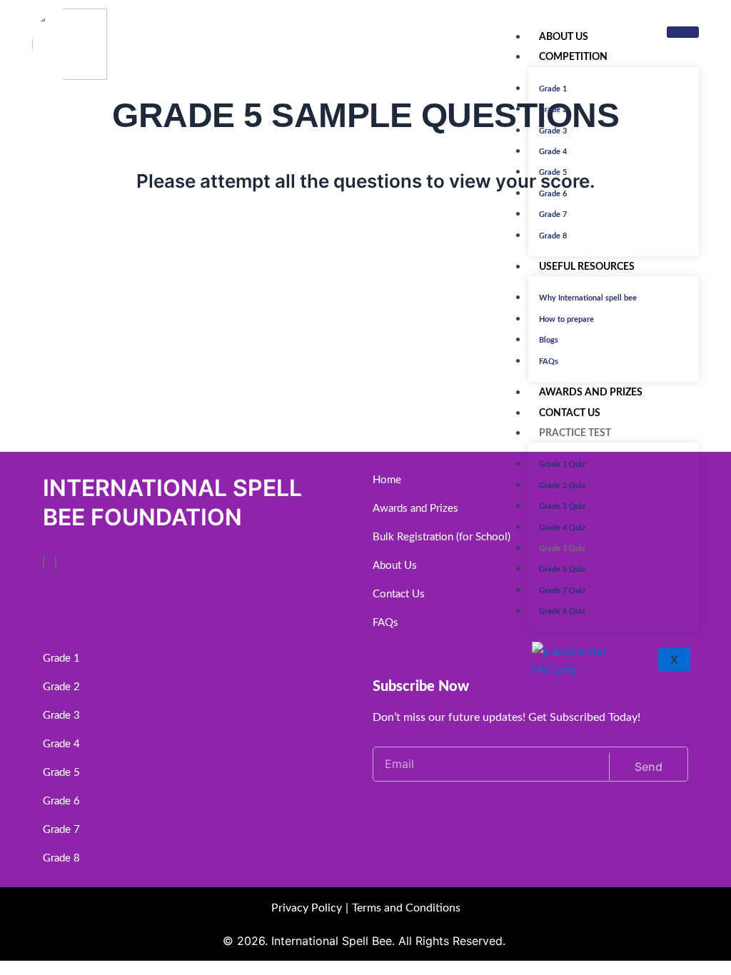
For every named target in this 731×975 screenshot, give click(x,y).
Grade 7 (553, 214)
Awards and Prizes (590, 393)
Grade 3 (553, 131)
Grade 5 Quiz (562, 548)
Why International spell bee (588, 298)
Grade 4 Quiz (562, 528)
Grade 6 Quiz (562, 569)
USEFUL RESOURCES (587, 267)
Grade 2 (553, 109)
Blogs (548, 340)
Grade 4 (553, 152)
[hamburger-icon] (683, 32)
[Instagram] (55, 562)
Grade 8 (553, 236)
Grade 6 (553, 194)
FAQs (548, 361)
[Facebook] (43, 562)
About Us (563, 37)
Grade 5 (553, 172)
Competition (573, 57)
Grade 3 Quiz (562, 506)
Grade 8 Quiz (562, 611)
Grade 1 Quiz (562, 464)
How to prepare (566, 319)
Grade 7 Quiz (562, 591)
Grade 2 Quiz (562, 486)
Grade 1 (553, 89)
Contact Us (569, 413)
